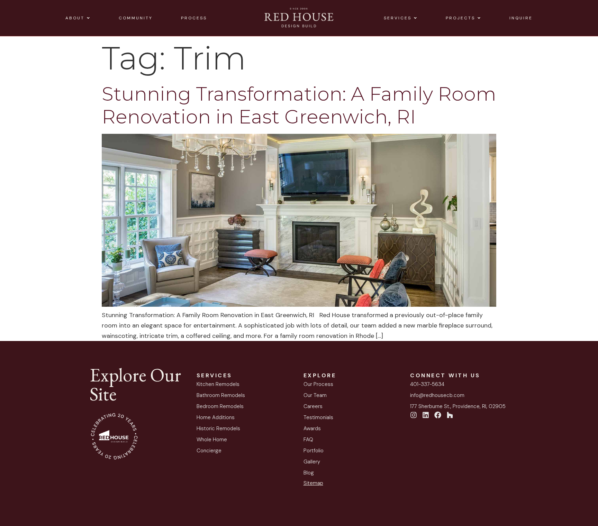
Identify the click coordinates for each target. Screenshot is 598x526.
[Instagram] (413, 415)
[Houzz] (449, 415)
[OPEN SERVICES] (415, 18)
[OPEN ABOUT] (88, 18)
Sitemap (313, 483)
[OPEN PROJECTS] (479, 18)
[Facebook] (437, 415)
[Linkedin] (425, 415)
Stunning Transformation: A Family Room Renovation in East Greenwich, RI (299, 105)
